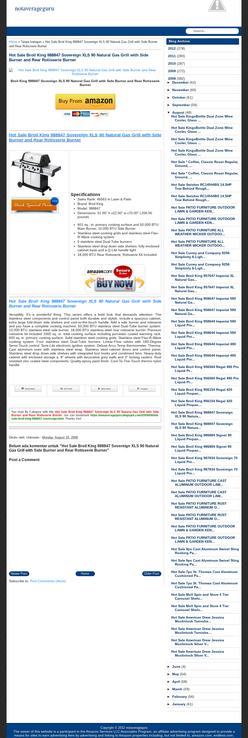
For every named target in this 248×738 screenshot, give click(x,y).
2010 (172, 63)
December (181, 82)
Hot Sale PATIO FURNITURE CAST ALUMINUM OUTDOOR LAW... (199, 483)
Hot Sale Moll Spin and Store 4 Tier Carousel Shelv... (200, 596)
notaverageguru (34, 8)
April (176, 681)
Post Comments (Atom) (48, 581)
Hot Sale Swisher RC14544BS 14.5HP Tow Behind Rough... (201, 186)
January (179, 704)
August (178, 112)
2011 (172, 56)
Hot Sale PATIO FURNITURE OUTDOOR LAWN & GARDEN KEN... (203, 209)
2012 (172, 48)
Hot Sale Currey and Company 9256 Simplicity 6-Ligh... (200, 255)
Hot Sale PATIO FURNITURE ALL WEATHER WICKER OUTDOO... (198, 232)
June (176, 666)
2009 (172, 71)
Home (13, 42)
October (179, 97)
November (181, 90)
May (176, 674)
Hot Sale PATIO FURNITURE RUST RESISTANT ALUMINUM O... (199, 505)
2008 (172, 78)
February (180, 697)
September (181, 105)
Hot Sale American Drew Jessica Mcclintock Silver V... (197, 642)
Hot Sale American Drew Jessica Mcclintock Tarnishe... (197, 619)
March (177, 689)
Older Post (151, 573)
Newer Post (19, 573)
